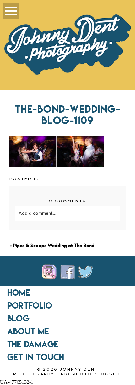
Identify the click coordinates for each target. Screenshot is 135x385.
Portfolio (29, 305)
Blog (18, 318)
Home (18, 292)
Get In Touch (35, 357)
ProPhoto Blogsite (91, 374)
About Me (28, 331)
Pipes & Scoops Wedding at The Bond (53, 246)
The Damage (33, 344)
